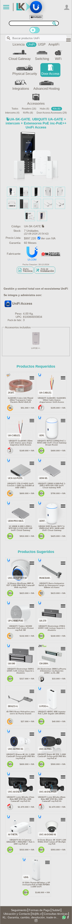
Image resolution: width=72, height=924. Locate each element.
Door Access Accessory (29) (52, 112)
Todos (15, 108)
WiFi (58, 58)
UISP (42, 44)
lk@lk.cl (37, 913)
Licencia (19, 44)
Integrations (20, 88)
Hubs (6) (44, 108)
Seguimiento (19, 910)
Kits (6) (56, 108)
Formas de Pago (39, 910)
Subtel (56, 910)
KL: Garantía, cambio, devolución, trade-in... (31, 917)
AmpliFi (53, 44)
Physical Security (24, 73)
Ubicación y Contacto (16, 913)
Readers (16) (29, 108)
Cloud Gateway (20, 58)
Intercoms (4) (12, 112)
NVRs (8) (28, 112)
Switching (42, 58)
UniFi (31, 44)
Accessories (36, 103)
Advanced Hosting (46, 88)
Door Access (50, 73)
